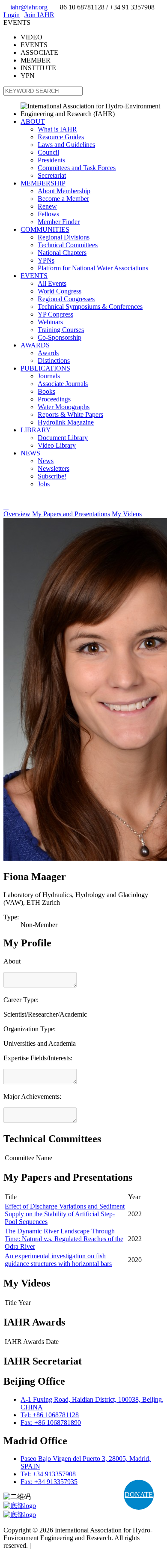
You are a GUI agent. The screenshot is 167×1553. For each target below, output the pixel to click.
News (46, 460)
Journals (49, 376)
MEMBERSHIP (43, 183)
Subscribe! (52, 476)
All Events (52, 283)
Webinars (50, 322)
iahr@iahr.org (26, 7)
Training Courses (61, 329)
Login (11, 14)
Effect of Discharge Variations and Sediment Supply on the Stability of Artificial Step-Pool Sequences (65, 1214)
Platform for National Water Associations (93, 268)
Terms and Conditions (62, 1545)
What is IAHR (57, 129)
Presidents (51, 160)
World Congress (59, 291)
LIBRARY (36, 430)
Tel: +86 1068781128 (50, 1414)
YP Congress (55, 314)
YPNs (46, 260)
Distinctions (54, 360)
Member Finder (59, 221)
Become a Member (63, 198)
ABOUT (33, 121)
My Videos (127, 514)
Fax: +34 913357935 (49, 1481)
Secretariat (52, 175)
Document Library (63, 437)
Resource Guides (61, 137)
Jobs (44, 484)
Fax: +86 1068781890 (51, 1422)
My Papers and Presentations (71, 514)
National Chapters (62, 252)
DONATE (139, 1494)
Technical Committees (68, 244)
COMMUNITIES (45, 229)
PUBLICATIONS (45, 368)
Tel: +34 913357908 (48, 1474)
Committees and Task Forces (77, 167)
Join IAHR (39, 14)
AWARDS (35, 345)
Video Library (57, 445)
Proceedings (54, 399)
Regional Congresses (66, 298)
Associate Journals (63, 383)
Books (46, 391)
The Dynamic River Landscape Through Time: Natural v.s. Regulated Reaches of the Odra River (64, 1238)
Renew (47, 206)
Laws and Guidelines (66, 144)
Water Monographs (63, 406)
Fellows (48, 214)
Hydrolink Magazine (66, 422)
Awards (48, 352)
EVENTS (34, 275)
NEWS (30, 453)
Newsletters (53, 468)
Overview (16, 514)
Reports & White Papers (70, 414)
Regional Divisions (63, 237)
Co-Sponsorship (59, 337)
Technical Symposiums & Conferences (90, 306)
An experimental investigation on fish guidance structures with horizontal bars (58, 1259)
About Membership (64, 190)
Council (48, 152)
